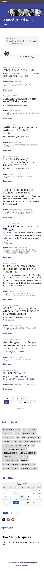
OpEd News (24, 137)
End (33, 402)
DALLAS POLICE (8, 437)
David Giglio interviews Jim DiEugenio (20, 228)
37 (20, 402)
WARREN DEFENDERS (10, 468)
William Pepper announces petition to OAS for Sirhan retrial (20, 130)
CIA (32, 84)
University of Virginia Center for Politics (19, 379)
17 (5, 500)
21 (28, 500)
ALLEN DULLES (8, 430)
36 (15, 402)
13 (22, 497)
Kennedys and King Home (16, 41)
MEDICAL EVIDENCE (10, 453)
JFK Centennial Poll (15, 372)
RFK (26, 457)
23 (39, 500)
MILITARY (7, 295)
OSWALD (19, 457)
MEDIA (29, 213)
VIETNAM (15, 295)
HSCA (23, 251)
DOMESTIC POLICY (25, 177)
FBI (13, 114)
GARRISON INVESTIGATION (19, 253)
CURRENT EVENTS (28, 434)
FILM (23, 437)
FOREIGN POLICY (34, 437)
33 (35, 398)
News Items (17, 82)
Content (32, 41)
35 (11, 402)
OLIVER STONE (8, 457)
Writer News (15, 352)
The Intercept (23, 169)
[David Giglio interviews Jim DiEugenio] (8, 238)
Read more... (8, 90)
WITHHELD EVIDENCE (12, 86)
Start (7, 398)
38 (25, 402)
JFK (16, 177)
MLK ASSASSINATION (28, 453)
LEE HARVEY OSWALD (23, 328)
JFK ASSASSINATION (22, 84)
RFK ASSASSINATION (22, 145)
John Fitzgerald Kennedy (22, 209)
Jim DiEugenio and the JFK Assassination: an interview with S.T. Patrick (20, 345)
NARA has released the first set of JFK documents (20, 100)
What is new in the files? (18, 69)
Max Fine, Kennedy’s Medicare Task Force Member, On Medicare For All (21, 162)
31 (26, 398)
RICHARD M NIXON (30, 295)
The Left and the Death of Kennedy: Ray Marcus (18, 191)
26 (16, 503)
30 (21, 398)
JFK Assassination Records (16, 105)
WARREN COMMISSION (12, 251)
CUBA (22, 329)
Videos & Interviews (20, 247)
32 (30, 398)
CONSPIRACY (21, 213)
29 (17, 398)
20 (22, 500)
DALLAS (23, 86)
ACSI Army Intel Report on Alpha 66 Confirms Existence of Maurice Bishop (21, 311)
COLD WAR (32, 430)
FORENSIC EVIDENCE (10, 441)
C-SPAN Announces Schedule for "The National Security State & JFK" (21, 268)
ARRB (20, 114)
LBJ (20, 295)
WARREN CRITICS (28, 464)
